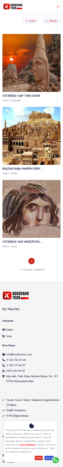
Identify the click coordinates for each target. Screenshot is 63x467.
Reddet (39, 458)
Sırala (32, 21)
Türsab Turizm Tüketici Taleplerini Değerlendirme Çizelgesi (32, 402)
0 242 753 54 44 (16, 360)
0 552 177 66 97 (16, 365)
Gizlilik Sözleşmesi (16, 410)
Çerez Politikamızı (28, 444)
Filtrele (53, 21)
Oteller (9, 330)
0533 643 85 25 (15, 371)
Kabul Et (49, 458)
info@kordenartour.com (19, 354)
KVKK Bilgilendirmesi (17, 416)
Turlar (8, 336)
